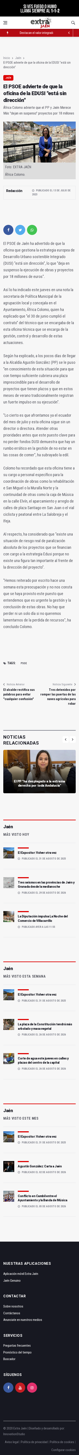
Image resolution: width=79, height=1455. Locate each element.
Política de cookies (62, 1442)
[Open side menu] (5, 22)
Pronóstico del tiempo (17, 1352)
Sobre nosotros (13, 1306)
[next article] (69, 33)
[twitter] (20, 230)
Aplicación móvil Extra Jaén (20, 1274)
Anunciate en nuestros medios (22, 1320)
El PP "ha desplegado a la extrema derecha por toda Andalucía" (39, 783)
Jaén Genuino (12, 1281)
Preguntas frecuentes (17, 1346)
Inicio (6, 58)
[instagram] (32, 1388)
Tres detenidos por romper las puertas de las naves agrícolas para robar (58, 697)
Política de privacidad (34, 1442)
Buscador (9, 1359)
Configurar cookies (63, 1450)
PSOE (24, 663)
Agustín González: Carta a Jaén (40, 1166)
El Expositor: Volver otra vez (37, 852)
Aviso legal (12, 1442)
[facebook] (8, 230)
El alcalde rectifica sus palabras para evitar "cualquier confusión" (19, 694)
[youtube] (20, 1388)
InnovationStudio (14, 1434)
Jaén (18, 58)
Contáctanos (11, 1313)
